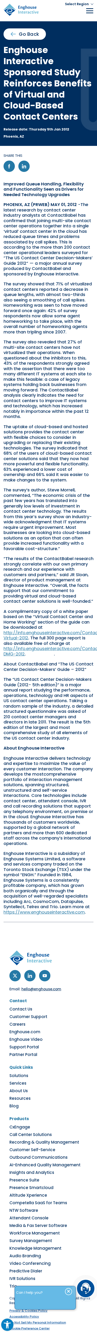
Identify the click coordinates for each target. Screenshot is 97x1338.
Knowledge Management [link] (35, 1248)
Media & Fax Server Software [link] (38, 1225)
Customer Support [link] (28, 1016)
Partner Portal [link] (23, 1054)
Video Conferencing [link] (30, 1263)
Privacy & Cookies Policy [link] (28, 1310)
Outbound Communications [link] (38, 1157)
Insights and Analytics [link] (31, 1172)
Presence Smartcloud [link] (31, 1187)
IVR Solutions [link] (22, 1278)
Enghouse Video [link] (26, 1039)
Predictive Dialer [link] (25, 1271)
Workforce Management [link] (34, 1233)
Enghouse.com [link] (24, 1032)
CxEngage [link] (19, 1127)
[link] (7, 1325)
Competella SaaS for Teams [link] (38, 1203)
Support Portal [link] (24, 1047)
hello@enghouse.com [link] (41, 989)
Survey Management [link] (30, 1241)
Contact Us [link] (20, 1009)
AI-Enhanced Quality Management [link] (45, 1165)
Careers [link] (17, 1024)
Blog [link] (14, 1106)
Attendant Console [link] (28, 1218)
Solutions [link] (18, 1075)
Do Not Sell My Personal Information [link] (37, 1322)
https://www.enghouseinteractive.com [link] (44, 912)
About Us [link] (18, 1091)
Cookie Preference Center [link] (29, 1328)
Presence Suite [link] (24, 1180)
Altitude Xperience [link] (28, 1195)
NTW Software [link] (23, 1210)
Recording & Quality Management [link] (44, 1142)
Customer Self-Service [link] (32, 1150)
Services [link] (17, 1083)
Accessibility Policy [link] (24, 1316)
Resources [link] (20, 1098)
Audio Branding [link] (25, 1256)
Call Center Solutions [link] (30, 1134)
